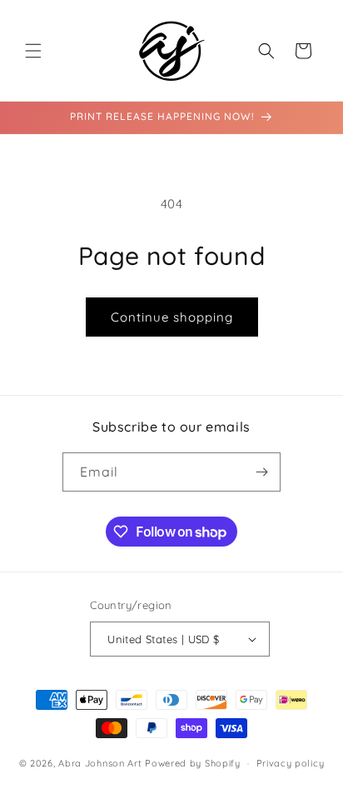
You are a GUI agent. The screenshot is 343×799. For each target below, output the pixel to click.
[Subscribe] (261, 472)
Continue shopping (172, 317)
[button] (33, 50)
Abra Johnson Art (100, 763)
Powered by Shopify (193, 763)
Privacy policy (290, 763)
